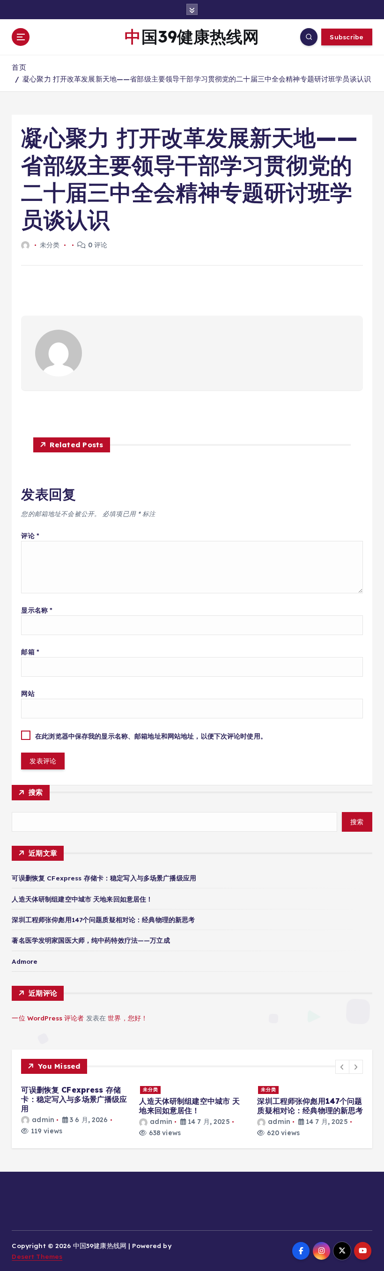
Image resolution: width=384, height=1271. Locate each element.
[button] (342, 1067)
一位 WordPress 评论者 (48, 1018)
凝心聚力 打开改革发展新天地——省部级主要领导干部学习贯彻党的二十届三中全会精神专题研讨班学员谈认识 (196, 78)
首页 (19, 67)
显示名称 (36, 610)
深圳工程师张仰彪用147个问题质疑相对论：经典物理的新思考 (103, 920)
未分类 (150, 1089)
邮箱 (30, 652)
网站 (27, 693)
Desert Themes (37, 1256)
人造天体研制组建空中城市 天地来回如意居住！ (82, 899)
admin (43, 1120)
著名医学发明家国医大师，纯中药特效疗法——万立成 (91, 940)
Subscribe (346, 37)
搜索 (36, 792)
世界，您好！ (128, 1018)
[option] (74, 1110)
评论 (30, 535)
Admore (24, 961)
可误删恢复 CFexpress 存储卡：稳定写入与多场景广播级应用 (104, 878)
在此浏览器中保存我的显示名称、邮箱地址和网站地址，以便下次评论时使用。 (151, 736)
